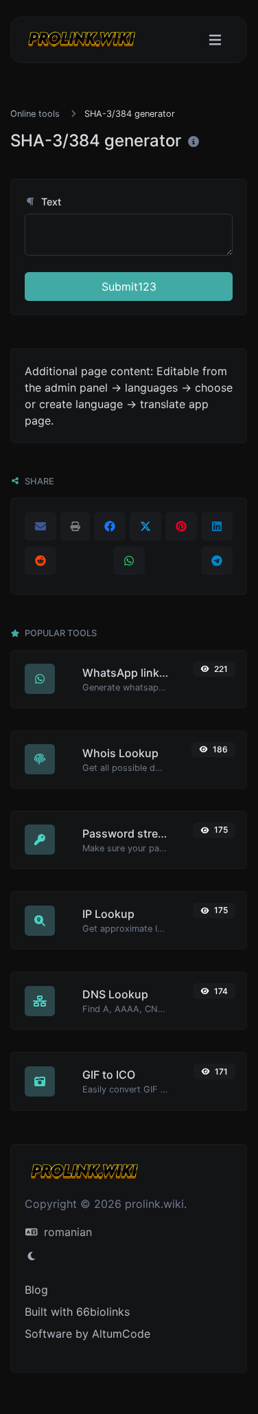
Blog (36, 1290)
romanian (66, 1232)
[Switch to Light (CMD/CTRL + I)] (31, 1256)
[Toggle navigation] (215, 40)
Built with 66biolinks (77, 1311)
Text (49, 201)
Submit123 (129, 286)
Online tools (35, 114)
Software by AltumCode (87, 1333)
